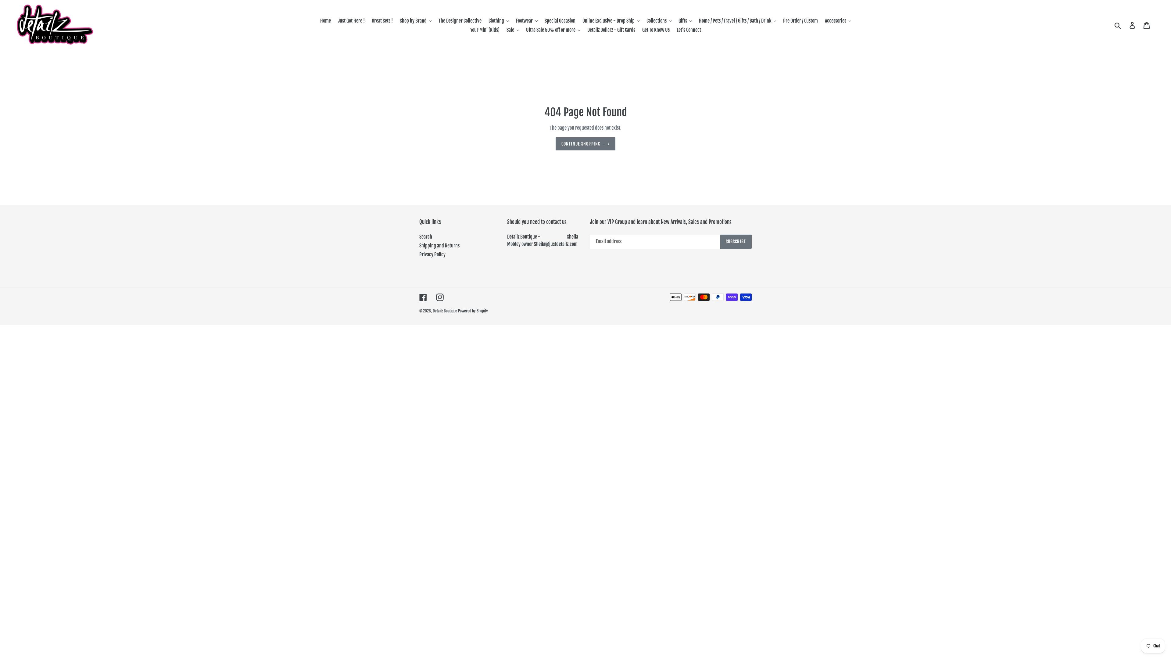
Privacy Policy (432, 254)
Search (425, 237)
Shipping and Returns (439, 246)
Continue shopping (580, 143)
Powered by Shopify (473, 310)
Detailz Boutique (445, 310)
